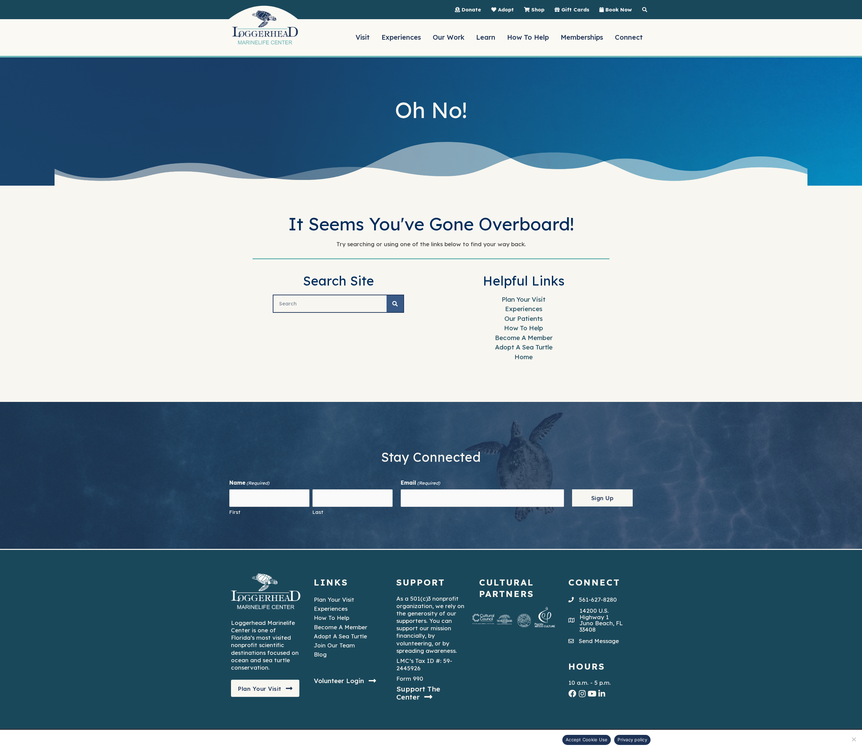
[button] (265, 688)
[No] (853, 739)
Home (524, 357)
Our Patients (523, 318)
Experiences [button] (401, 37)
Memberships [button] (582, 37)
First (234, 512)
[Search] (395, 303)
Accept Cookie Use (586, 739)
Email (420, 482)
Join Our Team (334, 645)
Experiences (523, 309)
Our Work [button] (448, 37)
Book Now (618, 9)
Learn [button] (485, 37)
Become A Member (524, 338)
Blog (320, 654)
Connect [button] (629, 37)
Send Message (599, 640)
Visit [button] (363, 37)
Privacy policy (632, 739)
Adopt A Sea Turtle (524, 347)
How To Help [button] (528, 37)
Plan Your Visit (523, 299)
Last (317, 512)
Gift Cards (574, 9)
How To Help (523, 328)
